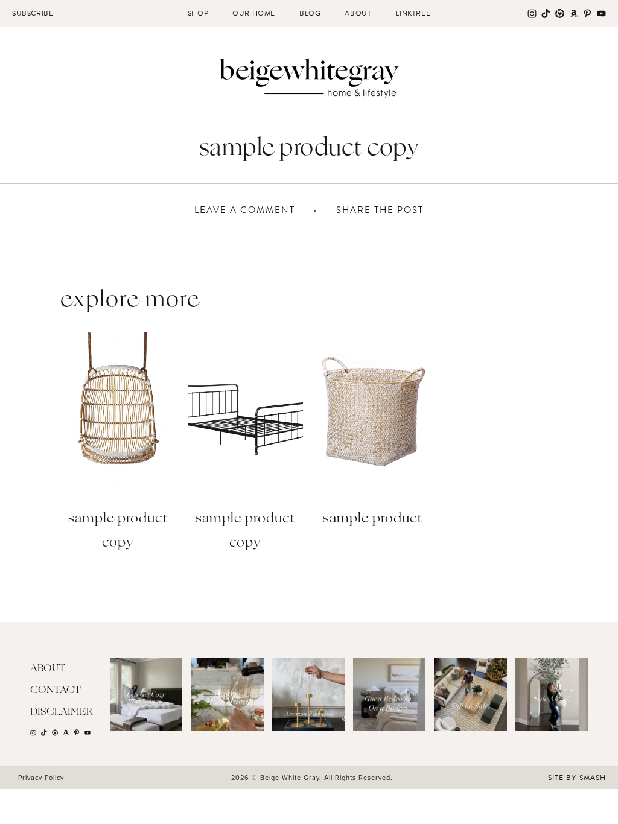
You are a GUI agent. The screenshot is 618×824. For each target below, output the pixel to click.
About (358, 13)
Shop (198, 13)
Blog (309, 13)
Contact (55, 690)
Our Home (253, 13)
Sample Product (372, 519)
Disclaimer (61, 712)
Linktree (412, 13)
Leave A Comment (244, 210)
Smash (592, 777)
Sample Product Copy (118, 531)
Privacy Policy (41, 777)
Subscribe (32, 13)
